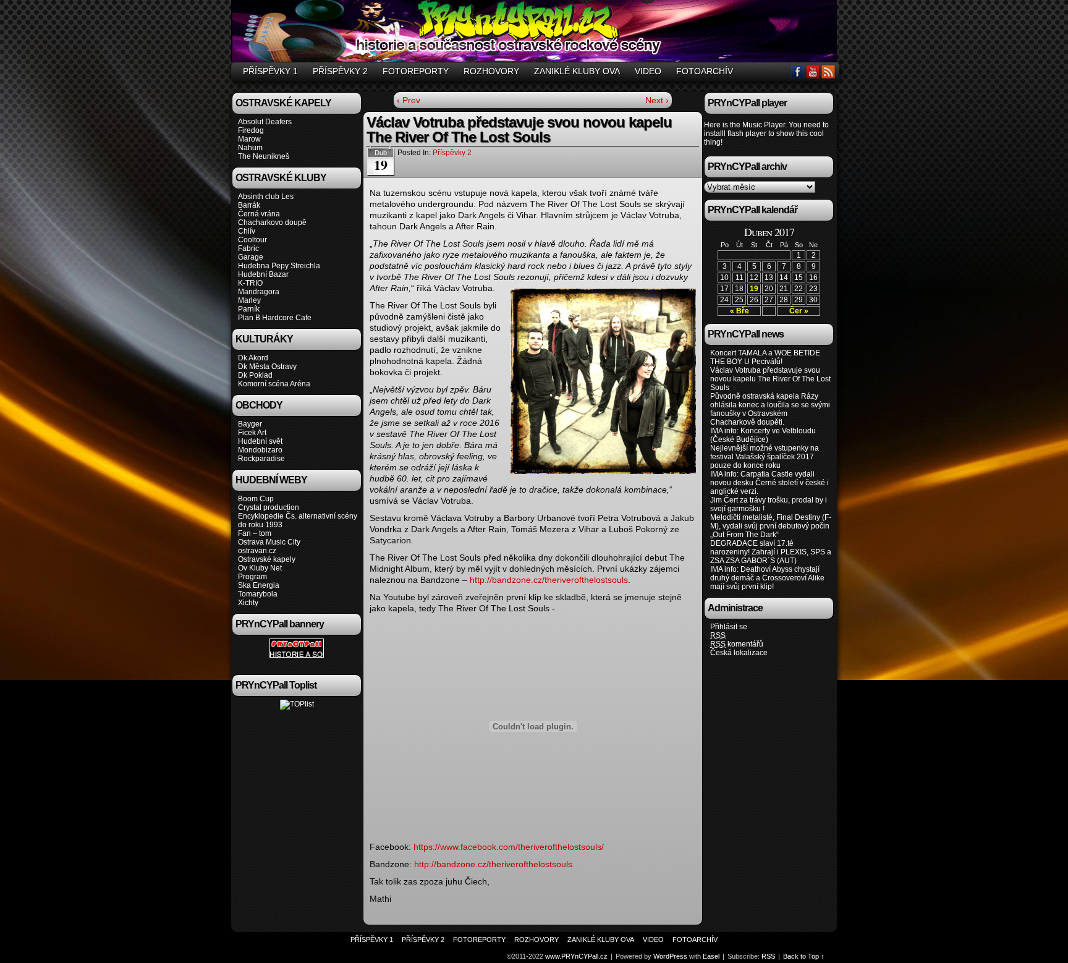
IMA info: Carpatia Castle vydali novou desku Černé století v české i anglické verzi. (769, 483)
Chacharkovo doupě (272, 222)
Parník (249, 309)
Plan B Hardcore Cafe (275, 317)
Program (252, 576)
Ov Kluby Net (260, 568)
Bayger (250, 424)
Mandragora (258, 291)
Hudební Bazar (263, 274)
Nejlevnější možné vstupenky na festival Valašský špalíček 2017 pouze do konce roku (764, 457)
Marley (249, 300)
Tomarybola (258, 594)
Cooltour (252, 239)
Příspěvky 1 (270, 71)
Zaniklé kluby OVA (577, 71)
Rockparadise (261, 458)
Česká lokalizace (739, 652)
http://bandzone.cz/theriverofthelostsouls (549, 580)
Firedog (251, 130)
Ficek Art (252, 432)
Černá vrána (259, 214)
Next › (657, 100)
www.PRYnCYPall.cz (536, 33)
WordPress (670, 956)
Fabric (248, 248)
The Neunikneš (263, 156)
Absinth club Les (266, 196)
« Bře (739, 311)
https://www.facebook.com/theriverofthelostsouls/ (508, 847)
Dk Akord (253, 358)
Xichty (248, 602)
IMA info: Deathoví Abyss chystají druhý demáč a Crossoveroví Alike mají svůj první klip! (767, 578)
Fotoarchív (704, 71)
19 (754, 288)
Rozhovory (491, 71)
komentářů (736, 644)
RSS (828, 71)
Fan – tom (254, 533)
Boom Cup (256, 498)
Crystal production (268, 507)
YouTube (813, 71)
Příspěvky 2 (340, 71)
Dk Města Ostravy (267, 366)
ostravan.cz (257, 550)
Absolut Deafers (265, 121)
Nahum (250, 147)
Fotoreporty (416, 71)
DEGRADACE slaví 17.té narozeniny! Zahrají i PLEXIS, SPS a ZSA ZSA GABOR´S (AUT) (770, 552)
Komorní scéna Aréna (274, 384)
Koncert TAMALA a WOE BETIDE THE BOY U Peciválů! (765, 357)
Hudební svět (260, 441)
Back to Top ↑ (803, 956)
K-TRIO (250, 283)
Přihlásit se (728, 626)
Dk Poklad (255, 375)
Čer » (798, 311)
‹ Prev (408, 100)
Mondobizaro (260, 450)
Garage (250, 257)
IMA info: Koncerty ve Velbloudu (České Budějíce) (763, 435)
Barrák (249, 205)
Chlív (246, 231)
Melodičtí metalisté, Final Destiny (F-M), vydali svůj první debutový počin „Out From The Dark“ (770, 526)
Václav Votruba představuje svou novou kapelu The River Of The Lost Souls (770, 379)
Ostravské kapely (266, 559)
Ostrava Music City (269, 542)
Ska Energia (258, 585)
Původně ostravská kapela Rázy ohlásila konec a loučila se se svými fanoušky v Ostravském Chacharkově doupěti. (770, 409)
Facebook (797, 71)
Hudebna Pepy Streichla (279, 265)
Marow (249, 139)
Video (648, 71)
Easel (711, 956)
